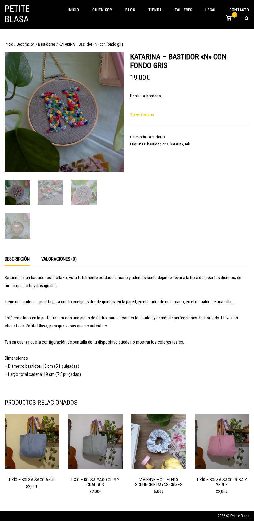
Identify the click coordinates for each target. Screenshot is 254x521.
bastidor (153, 144)
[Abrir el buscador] (246, 18)
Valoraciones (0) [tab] (59, 259)
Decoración (26, 44)
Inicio (73, 10)
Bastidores (46, 44)
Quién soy (102, 10)
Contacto (239, 10)
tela (188, 144)
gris (165, 144)
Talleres (183, 10)
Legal (211, 10)
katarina (176, 144)
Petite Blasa (17, 13)
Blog (130, 10)
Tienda (155, 10)
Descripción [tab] (17, 259)
